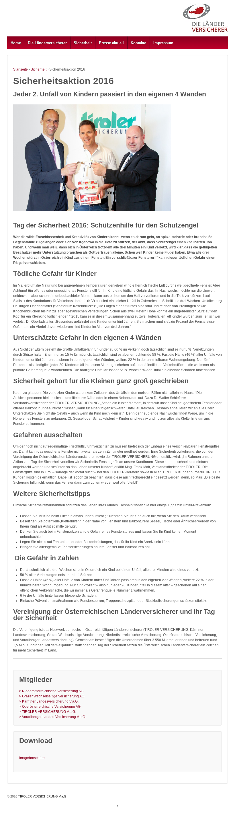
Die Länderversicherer (47, 43)
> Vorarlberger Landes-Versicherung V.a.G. (52, 717)
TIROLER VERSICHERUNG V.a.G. (42, 796)
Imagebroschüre (32, 758)
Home (16, 43)
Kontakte (138, 43)
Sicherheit (83, 43)
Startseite (20, 69)
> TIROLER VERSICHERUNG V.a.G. (47, 712)
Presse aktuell (111, 43)
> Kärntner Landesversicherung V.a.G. (49, 701)
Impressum (163, 43)
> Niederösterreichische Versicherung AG (51, 691)
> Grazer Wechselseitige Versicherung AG (51, 696)
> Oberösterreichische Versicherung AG (50, 707)
